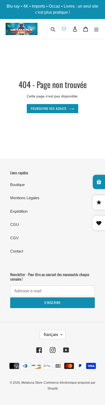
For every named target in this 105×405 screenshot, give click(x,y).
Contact (16, 251)
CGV (14, 238)
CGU (14, 224)
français (51, 334)
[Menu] (96, 29)
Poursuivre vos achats (49, 108)
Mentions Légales (25, 198)
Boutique (17, 184)
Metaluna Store (32, 382)
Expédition (19, 211)
